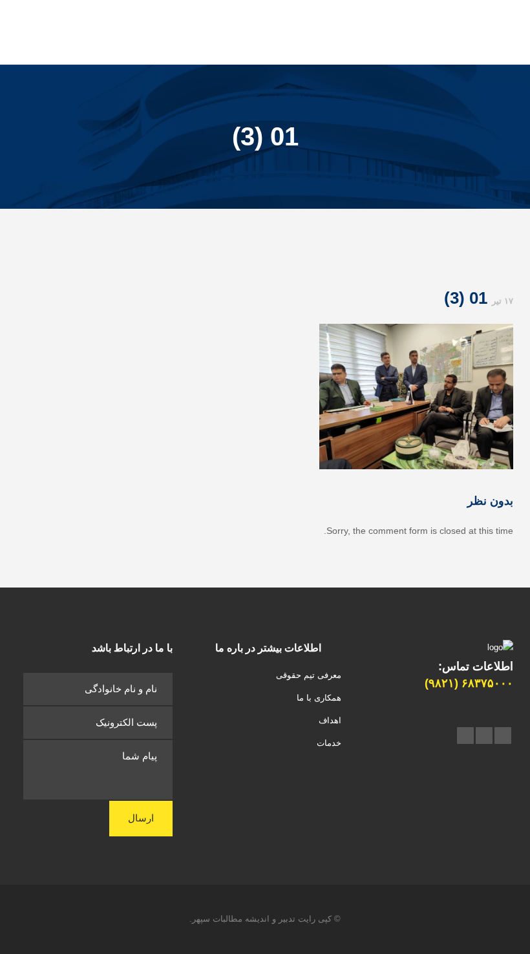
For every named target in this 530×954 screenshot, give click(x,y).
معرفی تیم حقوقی (308, 675)
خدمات (329, 743)
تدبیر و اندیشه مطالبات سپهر (243, 919)
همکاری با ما (319, 698)
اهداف (330, 720)
